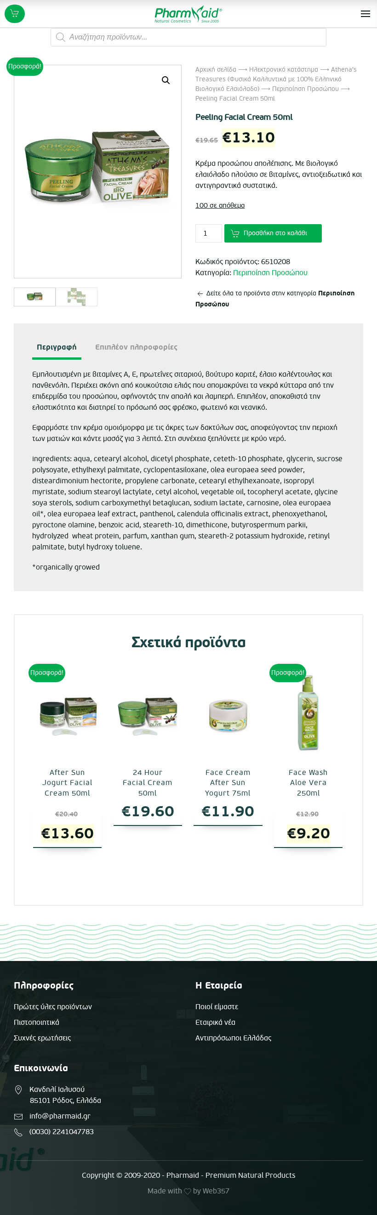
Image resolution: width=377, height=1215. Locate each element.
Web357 (216, 1191)
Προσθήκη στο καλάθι (275, 233)
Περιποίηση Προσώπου (305, 89)
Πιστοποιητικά (36, 1022)
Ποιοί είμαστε (216, 1007)
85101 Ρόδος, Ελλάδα (65, 1100)
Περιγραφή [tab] (57, 347)
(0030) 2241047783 (61, 1131)
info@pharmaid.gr (60, 1116)
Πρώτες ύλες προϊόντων (53, 1007)
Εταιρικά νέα (215, 1022)
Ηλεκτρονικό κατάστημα (283, 69)
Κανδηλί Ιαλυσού (57, 1089)
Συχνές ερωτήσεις (42, 1038)
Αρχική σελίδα (215, 69)
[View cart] (15, 14)
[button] (166, 80)
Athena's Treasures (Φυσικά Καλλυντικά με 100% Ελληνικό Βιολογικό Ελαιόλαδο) (276, 79)
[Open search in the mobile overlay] (188, 37)
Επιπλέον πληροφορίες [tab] (136, 347)
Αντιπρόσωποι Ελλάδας (233, 1038)
